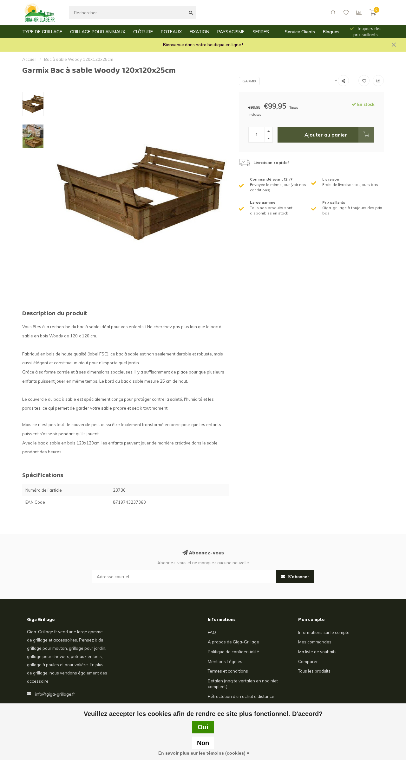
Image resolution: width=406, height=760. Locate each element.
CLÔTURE (143, 32)
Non (203, 742)
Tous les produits (314, 671)
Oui (203, 727)
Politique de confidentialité (233, 651)
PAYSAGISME (231, 32)
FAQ (212, 632)
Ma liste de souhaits (317, 651)
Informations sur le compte (324, 632)
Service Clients (300, 32)
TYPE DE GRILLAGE (42, 32)
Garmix (249, 81)
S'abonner (298, 576)
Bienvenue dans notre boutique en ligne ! (203, 44)
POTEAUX (171, 32)
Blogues (331, 32)
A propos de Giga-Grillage (233, 641)
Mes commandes (314, 641)
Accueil (29, 59)
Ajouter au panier (325, 134)
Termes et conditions (228, 671)
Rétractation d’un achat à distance (241, 696)
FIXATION (199, 32)
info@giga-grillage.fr (55, 694)
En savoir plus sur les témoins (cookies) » (203, 753)
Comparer (308, 661)
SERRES (260, 32)
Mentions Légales (225, 661)
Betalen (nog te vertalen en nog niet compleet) (243, 683)
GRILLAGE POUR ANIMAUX (97, 32)
